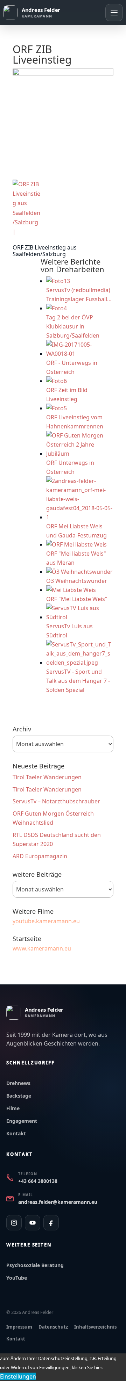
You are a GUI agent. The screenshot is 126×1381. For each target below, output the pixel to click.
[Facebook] (51, 1222)
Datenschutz (53, 1327)
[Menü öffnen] (114, 12)
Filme (13, 1108)
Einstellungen (18, 1376)
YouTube (16, 1277)
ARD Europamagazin (40, 856)
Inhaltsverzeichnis (95, 1327)
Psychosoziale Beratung (35, 1265)
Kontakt (16, 1133)
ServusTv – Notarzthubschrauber (56, 801)
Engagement (21, 1121)
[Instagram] (14, 1222)
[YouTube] (32, 1222)
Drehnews (18, 1083)
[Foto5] (27, 208)
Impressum (19, 1327)
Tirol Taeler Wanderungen (47, 777)
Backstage (18, 1095)
